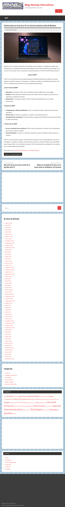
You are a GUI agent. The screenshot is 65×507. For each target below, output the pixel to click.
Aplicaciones (23, 396)
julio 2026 (8, 225)
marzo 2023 (8, 314)
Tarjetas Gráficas (26, 409)
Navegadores (9, 406)
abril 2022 (8, 338)
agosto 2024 (8, 276)
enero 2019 (8, 356)
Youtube (14, 413)
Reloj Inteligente (48, 406)
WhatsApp (53, 410)
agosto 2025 (8, 249)
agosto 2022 (8, 330)
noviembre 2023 (9, 296)
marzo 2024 (8, 287)
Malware (42, 402)
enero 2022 (8, 345)
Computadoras (8, 399)
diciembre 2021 (9, 347)
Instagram (27, 402)
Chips (46, 396)
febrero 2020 (9, 350)
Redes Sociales (9, 382)
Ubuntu (47, 409)
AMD (5, 396)
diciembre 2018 (9, 358)
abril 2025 (8, 258)
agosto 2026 (8, 223)
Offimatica (23, 406)
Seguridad (57, 406)
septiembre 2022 (10, 327)
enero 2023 (8, 318)
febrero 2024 (9, 289)
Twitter (43, 409)
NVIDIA (15, 406)
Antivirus (15, 396)
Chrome (50, 396)
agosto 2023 (8, 303)
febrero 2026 (9, 236)
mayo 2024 (8, 283)
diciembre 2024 (9, 267)
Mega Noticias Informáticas (39, 5)
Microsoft (15, 150)
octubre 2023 (9, 298)
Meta (45, 402)
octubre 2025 (9, 245)
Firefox (46, 399)
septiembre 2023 (10, 301)
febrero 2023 (9, 316)
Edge (43, 399)
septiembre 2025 (10, 247)
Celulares (36, 396)
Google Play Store (14, 402)
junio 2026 (8, 227)
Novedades (8, 377)
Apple (29, 396)
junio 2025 (8, 254)
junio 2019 (8, 354)
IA (24, 402)
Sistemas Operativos (16, 154)
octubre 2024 (9, 272)
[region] (32, 187)
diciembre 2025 (9, 241)
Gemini (54, 399)
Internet (34, 402)
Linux (38, 402)
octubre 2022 (9, 325)
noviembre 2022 (9, 323)
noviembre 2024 (9, 269)
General (7, 154)
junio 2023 (8, 307)
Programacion (29, 406)
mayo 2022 (8, 336)
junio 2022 (8, 334)
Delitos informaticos (21, 399)
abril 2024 (8, 285)
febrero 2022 (9, 343)
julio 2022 (8, 332)
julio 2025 (8, 252)
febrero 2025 (9, 263)
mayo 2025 (8, 256)
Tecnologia (31, 150)
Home (7, 458)
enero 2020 (8, 352)
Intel (31, 402)
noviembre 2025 (9, 243)
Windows (36, 150)
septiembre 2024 (10, 274)
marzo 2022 (8, 341)
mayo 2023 (8, 309)
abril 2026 (8, 232)
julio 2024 (8, 278)
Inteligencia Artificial (11, 375)
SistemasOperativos (23, 150)
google (6, 402)
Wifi (58, 409)
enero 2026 (8, 238)
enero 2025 (8, 265)
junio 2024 (8, 281)
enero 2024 (8, 292)
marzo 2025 (8, 261)
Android (9, 396)
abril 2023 (8, 312)
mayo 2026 (8, 229)
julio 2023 (8, 305)
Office (19, 406)
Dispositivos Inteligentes (35, 399)
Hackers (21, 402)
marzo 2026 (8, 234)
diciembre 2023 (9, 294)
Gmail (57, 399)
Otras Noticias (9, 379)
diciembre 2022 (9, 321)
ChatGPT (42, 396)
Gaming (51, 399)
